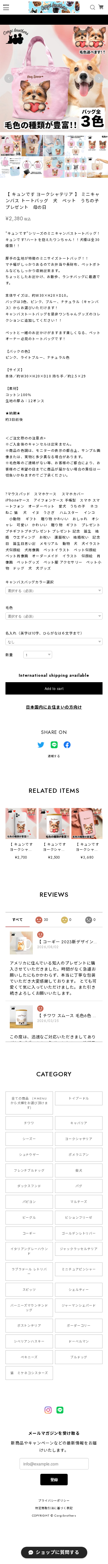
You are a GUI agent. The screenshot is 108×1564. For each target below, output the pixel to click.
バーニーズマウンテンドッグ (29, 1307)
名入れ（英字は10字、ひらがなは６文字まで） (44, 633)
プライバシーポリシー (54, 1501)
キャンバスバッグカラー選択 (29, 582)
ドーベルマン (79, 1341)
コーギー (29, 1233)
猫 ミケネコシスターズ (29, 1373)
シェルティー (79, 1289)
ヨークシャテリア (79, 1139)
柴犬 (78, 1170)
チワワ (29, 1123)
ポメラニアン (79, 1154)
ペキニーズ (29, 1357)
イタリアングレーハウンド (29, 1251)
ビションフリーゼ (79, 1217)
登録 (54, 1479)
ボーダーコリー (79, 1325)
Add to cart (54, 688)
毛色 (9, 607)
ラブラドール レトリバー (29, 1271)
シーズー (29, 1139)
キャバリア (79, 1123)
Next (99, 78)
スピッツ (29, 1289)
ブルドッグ (79, 1357)
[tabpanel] (54, 78)
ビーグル (29, 1217)
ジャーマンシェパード (79, 1305)
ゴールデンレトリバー (79, 1233)
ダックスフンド (29, 1186)
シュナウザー (29, 1154)
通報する (54, 756)
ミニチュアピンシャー (79, 1269)
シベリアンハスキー (29, 1341)
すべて (17, 919)
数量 (9, 655)
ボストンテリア (29, 1325)
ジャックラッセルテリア (79, 1249)
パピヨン (29, 1201)
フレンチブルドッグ (29, 1170)
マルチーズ (78, 1201)
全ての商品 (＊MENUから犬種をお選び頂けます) (29, 1103)
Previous (9, 78)
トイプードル (79, 1098)
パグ (78, 1186)
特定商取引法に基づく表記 (54, 1508)
